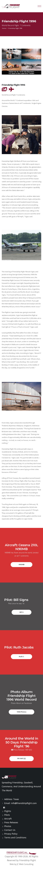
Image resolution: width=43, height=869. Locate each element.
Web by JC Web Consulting (21, 864)
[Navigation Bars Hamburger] (39, 6)
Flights (7, 811)
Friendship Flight (27, 860)
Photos (7, 826)
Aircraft (8, 818)
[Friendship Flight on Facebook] (4, 808)
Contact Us (9, 830)
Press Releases (11, 822)
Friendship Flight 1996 (19, 21)
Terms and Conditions (15, 837)
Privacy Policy (10, 833)
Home (4, 28)
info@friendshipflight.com (24, 803)
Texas (16, 799)
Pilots (7, 814)
